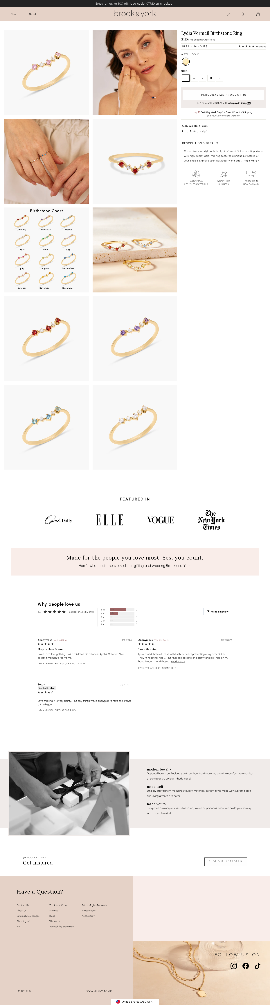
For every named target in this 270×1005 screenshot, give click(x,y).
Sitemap (54, 910)
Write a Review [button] (219, 611)
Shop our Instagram (225, 861)
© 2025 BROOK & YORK (99, 990)
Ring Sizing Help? (195, 131)
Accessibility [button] (88, 916)
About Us (21, 910)
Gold (185, 61)
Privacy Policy (24, 990)
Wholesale (54, 921)
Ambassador (89, 910)
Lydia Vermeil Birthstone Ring (57, 663)
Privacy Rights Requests (94, 905)
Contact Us (23, 905)
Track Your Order (58, 905)
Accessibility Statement (61, 926)
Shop (14, 14)
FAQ (19, 926)
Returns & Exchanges (28, 916)
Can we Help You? (195, 125)
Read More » (251, 160)
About (32, 14)
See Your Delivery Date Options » (223, 115)
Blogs (52, 916)
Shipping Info (24, 921)
